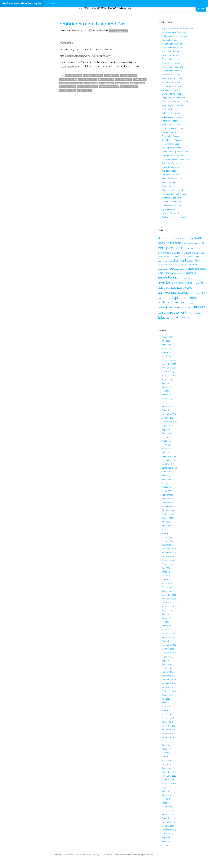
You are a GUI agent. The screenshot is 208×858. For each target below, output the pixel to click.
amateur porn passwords (184, 238)
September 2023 (169, 468)
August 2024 (167, 425)
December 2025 (169, 364)
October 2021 (168, 556)
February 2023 (168, 495)
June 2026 (166, 345)
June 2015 (166, 841)
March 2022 (167, 537)
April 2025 (166, 395)
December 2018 (169, 680)
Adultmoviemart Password (174, 217)
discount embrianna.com (93, 76)
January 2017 (167, 768)
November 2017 (169, 730)
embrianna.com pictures (109, 87)
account (164, 238)
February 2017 (168, 764)
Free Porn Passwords (118, 31)
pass (161, 287)
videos (181, 318)
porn (192, 293)
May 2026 (166, 348)
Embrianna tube (122, 83)
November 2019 (169, 645)
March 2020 (167, 629)
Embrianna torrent (106, 83)
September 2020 (169, 606)
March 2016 (167, 807)
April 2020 (166, 626)
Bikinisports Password (171, 94)
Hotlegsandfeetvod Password (175, 159)
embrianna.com (68, 66)
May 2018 (166, 706)
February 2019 (168, 672)
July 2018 (166, 699)
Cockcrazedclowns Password (175, 36)
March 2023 (167, 491)
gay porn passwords (181, 269)
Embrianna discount (128, 76)
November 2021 (169, 552)
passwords (166, 293)
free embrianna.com (67, 90)
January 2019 (167, 676)
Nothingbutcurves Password (174, 194)
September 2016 (169, 783)
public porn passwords (173, 302)
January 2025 (168, 406)
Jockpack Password (170, 171)
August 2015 (167, 833)
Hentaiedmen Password (172, 178)
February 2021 (168, 587)
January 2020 (168, 637)
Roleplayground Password (173, 105)
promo (195, 298)
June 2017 (166, 749)
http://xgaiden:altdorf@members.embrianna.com (85, 56)
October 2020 (168, 603)
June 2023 (166, 479)
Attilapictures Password (172, 82)
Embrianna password (123, 79)
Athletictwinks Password (173, 128)
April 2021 (166, 579)
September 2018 (169, 691)
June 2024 (166, 433)
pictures (181, 293)
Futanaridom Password (172, 71)
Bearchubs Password (171, 125)
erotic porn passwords (165, 264)
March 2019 (167, 668)
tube (161, 318)
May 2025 (166, 391)
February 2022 (168, 541)
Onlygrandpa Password (172, 190)
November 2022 (169, 506)
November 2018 (169, 683)
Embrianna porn (140, 79)
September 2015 (169, 830)
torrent (181, 312)
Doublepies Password (171, 148)
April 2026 (166, 352)
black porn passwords (183, 252)
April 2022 (166, 533)
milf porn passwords (183, 283)
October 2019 (168, 649)
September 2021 (169, 560)
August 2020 (167, 610)
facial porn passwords (181, 264)
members (165, 282)
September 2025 (169, 375)
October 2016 (168, 780)
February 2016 (168, 810)
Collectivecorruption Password (175, 151)
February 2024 (168, 449)
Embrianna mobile (106, 79)
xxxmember (101, 31)
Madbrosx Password (171, 109)
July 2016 (166, 791)
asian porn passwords (190, 243)
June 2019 (166, 664)
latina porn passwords (178, 273)
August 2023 (167, 472)
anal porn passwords (73, 76)
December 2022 (169, 502)
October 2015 (168, 826)
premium (182, 298)
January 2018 (167, 722)
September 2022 (169, 514)
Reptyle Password (170, 40)
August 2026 (167, 337)
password (184, 287)
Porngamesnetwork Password (175, 101)
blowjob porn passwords (185, 256)
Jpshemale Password (171, 198)
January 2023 (168, 499)
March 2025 (167, 398)
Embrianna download (68, 79)
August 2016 (167, 787)
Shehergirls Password (171, 202)
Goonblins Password (171, 75)
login (172, 277)
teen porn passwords (181, 307)
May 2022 (166, 529)
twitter (171, 318)
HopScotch (59, 855)
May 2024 (166, 437)
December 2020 (169, 595)
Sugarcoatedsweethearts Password (178, 28)
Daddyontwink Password (173, 132)
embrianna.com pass (67, 87)
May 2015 (166, 845)
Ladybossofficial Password (174, 32)
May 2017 (166, 753)
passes (171, 287)
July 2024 (166, 429)
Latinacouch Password (172, 86)
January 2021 (167, 591)
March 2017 (167, 760)
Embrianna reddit (90, 83)
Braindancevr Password (172, 67)
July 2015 (166, 837)
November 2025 (169, 368)
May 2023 (166, 483)
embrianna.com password (87, 87)
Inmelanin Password (171, 90)
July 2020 (166, 614)
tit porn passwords (84, 90)
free (170, 268)
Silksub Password (169, 182)
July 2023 (166, 475)
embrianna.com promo (128, 87)
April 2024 (166, 441)
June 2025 (166, 387)
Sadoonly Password (171, 63)
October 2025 (168, 372)
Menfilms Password (170, 144)
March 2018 (167, 714)
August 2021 (167, 564)
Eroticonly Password (171, 59)
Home (52, 3)
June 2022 (166, 526)
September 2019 (169, 653)
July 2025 (166, 383)
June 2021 (166, 572)
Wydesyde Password (171, 163)
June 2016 (166, 795)
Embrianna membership (87, 79)
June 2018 (166, 703)
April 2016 (166, 803)
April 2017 (166, 757)
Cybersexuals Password (172, 209)
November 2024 (169, 414)
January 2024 (168, 452)
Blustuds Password (170, 167)
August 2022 (167, 518)
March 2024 (167, 445)
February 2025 (168, 402)
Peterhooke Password (171, 51)
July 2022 (166, 522)
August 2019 (167, 656)
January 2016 (167, 814)
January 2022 (168, 545)
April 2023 (166, 487)
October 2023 (168, 464)
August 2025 (167, 379)
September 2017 (169, 737)
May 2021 (166, 576)
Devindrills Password (171, 55)
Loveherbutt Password (172, 205)
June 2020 (166, 618)
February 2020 (168, 633)
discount (179, 260)
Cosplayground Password (173, 98)
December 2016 (169, 772)
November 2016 (169, 776)
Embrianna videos (137, 83)
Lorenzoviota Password (172, 48)
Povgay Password (170, 186)
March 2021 (167, 583)
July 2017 (166, 745)
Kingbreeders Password (172, 44)
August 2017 (167, 741)
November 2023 (169, 460)
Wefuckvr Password (171, 175)
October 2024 (168, 418)
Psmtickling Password (171, 136)
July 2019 (166, 660)
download (194, 260)
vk (189, 318)
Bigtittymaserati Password (173, 155)
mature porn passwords (184, 278)
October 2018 (168, 687)
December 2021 (169, 549)
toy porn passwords (196, 313)
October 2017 (168, 733)
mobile (197, 282)
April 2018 (166, 710)
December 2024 (169, 410)
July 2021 (166, 568)
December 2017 (169, 726)
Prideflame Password (171, 121)
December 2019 (169, 641)
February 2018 (168, 718)
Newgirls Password (170, 213)
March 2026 (167, 356)
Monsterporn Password (172, 78)
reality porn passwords (195, 303)
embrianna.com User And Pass (94, 23)
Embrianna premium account (71, 83)
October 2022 (168, 510)
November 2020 (169, 599)
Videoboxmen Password (173, 117)
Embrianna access (111, 76)
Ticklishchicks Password (172, 140)
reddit (162, 307)
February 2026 (168, 360)
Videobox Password (171, 113)
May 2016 (166, 799)
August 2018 (167, 695)
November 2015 (169, 822)
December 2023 (169, 456)
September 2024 (169, 422)
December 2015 (169, 818)
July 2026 (166, 341)
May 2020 (166, 622)
